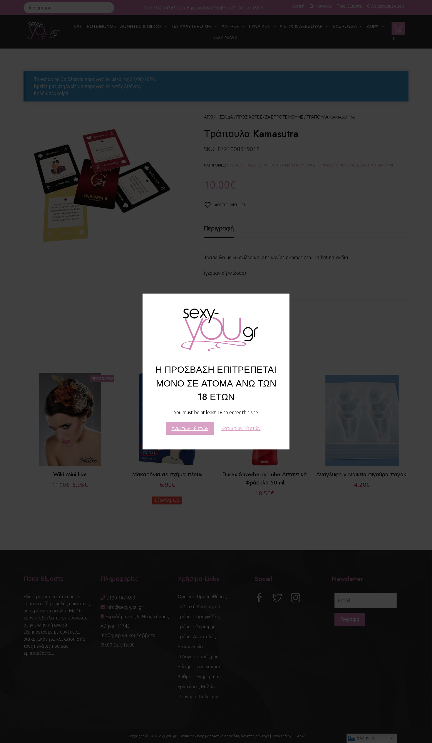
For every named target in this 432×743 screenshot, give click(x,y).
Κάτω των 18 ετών (241, 428)
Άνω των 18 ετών (190, 428)
